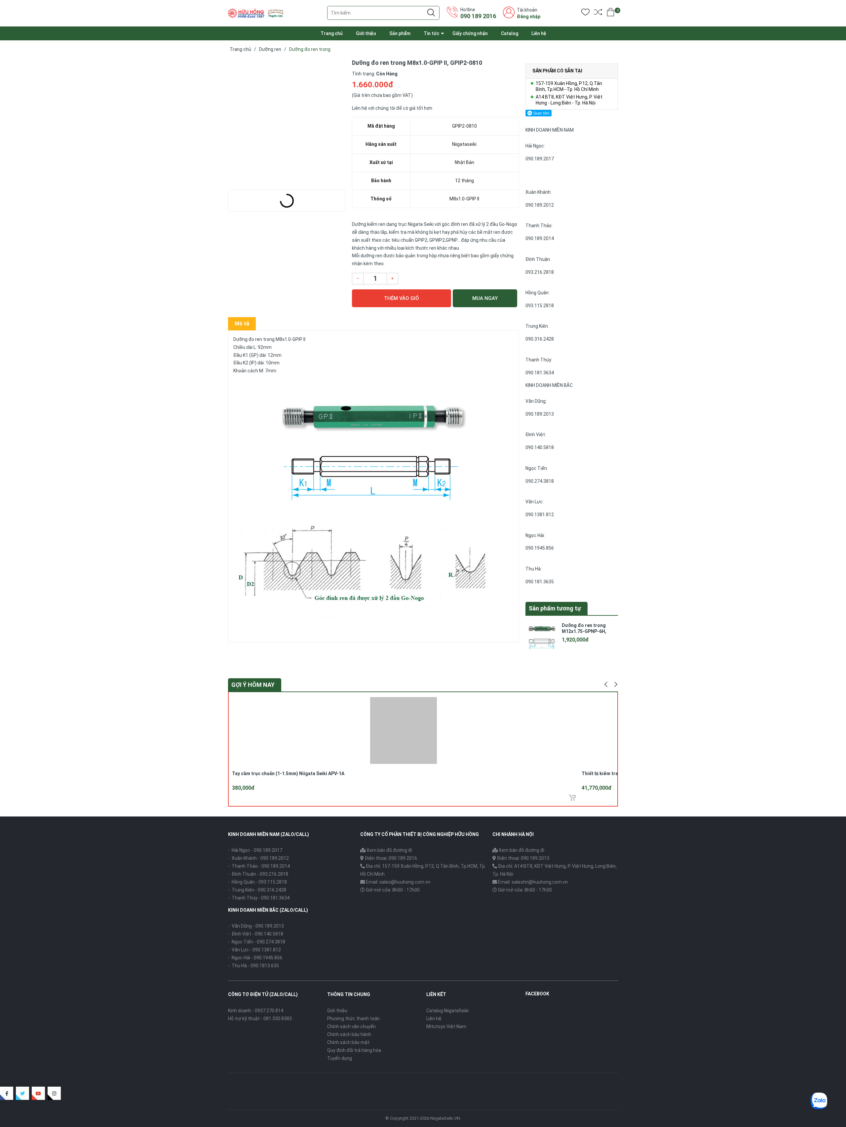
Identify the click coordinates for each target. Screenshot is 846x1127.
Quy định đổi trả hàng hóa (354, 1050)
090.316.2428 (539, 339)
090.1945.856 (539, 548)
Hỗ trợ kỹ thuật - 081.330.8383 (260, 1018)
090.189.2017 (539, 158)
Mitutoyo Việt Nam (446, 1026)
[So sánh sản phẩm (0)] (598, 13)
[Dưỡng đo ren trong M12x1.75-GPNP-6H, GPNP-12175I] (541, 635)
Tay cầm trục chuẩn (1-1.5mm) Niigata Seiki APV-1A (288, 773)
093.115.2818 (539, 305)
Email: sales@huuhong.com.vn (398, 882)
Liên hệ (538, 33)
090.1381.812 (539, 514)
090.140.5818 (539, 447)
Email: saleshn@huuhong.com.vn (533, 882)
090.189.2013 (539, 414)
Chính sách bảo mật (348, 1042)
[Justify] (431, 13)
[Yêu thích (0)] (585, 13)
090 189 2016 (478, 16)
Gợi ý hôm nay (253, 684)
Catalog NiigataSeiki (447, 1010)
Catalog (509, 33)
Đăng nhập (528, 16)
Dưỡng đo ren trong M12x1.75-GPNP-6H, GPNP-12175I (584, 631)
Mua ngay (485, 298)
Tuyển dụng (339, 1058)
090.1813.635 (264, 965)
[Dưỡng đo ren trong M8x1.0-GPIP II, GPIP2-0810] (286, 122)
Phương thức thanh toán (353, 1018)
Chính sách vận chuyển (351, 1026)
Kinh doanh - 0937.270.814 (255, 1010)
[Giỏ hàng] (610, 13)
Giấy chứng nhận (470, 33)
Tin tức (431, 33)
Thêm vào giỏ (401, 298)
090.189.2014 (539, 238)
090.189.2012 (539, 205)
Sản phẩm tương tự (555, 608)
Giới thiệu (366, 33)
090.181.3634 (539, 372)
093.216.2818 (539, 272)
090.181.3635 (539, 581)
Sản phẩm (399, 33)
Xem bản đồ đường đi (388, 850)
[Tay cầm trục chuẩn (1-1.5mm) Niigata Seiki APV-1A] (403, 729)
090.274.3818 (539, 481)
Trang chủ (332, 33)
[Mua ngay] (572, 798)
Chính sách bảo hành (349, 1034)
